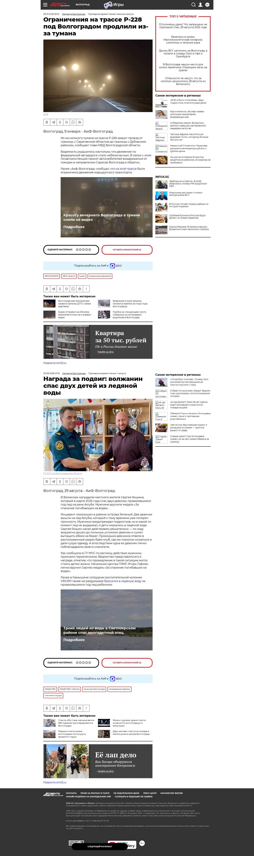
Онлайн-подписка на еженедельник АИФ (88, 797)
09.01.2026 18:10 (51, 14)
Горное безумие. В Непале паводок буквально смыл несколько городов (189, 228)
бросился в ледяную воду (123, 581)
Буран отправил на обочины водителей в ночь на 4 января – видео (75, 315)
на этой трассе (126, 168)
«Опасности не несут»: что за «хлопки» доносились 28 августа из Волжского (183, 81)
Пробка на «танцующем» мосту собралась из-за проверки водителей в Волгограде (129, 315)
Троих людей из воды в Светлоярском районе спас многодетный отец (99, 630)
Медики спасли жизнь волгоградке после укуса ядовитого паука (72, 734)
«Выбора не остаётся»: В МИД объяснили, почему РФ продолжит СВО (188, 183)
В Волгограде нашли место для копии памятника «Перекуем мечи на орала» (183, 67)
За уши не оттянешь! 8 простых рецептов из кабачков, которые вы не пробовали (190, 160)
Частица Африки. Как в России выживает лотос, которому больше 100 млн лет (189, 137)
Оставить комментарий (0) (127, 250)
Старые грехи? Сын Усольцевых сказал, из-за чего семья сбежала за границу (189, 439)
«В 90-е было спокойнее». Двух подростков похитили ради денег (188, 101)
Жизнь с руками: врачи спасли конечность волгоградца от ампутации (129, 723)
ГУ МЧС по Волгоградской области (62, 473)
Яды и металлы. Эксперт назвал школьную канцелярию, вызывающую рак (187, 114)
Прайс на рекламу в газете (95, 793)
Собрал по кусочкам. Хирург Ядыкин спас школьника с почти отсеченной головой (190, 393)
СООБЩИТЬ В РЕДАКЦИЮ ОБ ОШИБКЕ (134, 797)
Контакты (71, 793)
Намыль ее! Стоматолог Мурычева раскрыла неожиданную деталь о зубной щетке (188, 148)
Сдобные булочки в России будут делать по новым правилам (187, 216)
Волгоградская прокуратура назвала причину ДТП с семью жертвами (74, 304)
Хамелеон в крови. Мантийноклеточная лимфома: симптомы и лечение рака (183, 39)
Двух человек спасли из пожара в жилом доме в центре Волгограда (131, 732)
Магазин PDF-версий (172, 793)
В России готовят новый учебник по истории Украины (188, 205)
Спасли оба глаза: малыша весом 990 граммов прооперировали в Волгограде (76, 723)
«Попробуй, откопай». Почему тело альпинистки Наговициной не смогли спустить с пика (189, 382)
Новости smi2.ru (54, 363)
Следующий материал (100, 846)
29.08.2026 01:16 (51, 373)
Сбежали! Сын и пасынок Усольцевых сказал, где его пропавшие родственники (190, 416)
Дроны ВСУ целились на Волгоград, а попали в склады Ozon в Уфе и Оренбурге (183, 53)
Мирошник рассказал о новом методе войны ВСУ (185, 193)
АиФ (45, 114)
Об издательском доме (126, 793)
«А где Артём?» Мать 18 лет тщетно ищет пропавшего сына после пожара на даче (189, 405)
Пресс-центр (150, 793)
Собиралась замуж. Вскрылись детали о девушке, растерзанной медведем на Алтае (188, 126)
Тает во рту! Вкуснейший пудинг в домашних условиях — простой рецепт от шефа (188, 428)
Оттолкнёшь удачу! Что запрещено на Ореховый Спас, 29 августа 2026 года (183, 26)
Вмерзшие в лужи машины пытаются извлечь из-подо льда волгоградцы (130, 304)
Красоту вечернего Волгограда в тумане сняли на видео (101, 217)
